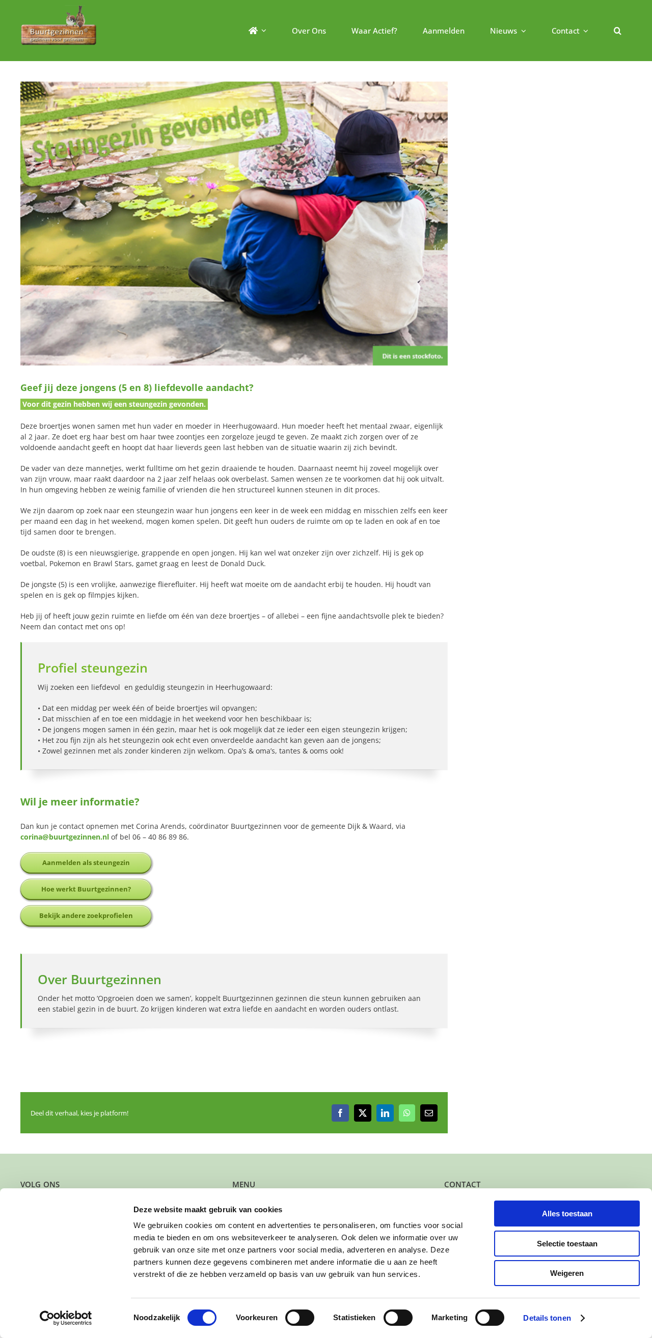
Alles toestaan (567, 1213)
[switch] (299, 1317)
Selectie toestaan (567, 1243)
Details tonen (546, 1318)
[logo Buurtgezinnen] (58, 8)
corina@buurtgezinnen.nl (64, 837)
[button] (618, 30)
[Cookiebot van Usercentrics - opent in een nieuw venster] (66, 1318)
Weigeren (567, 1273)
